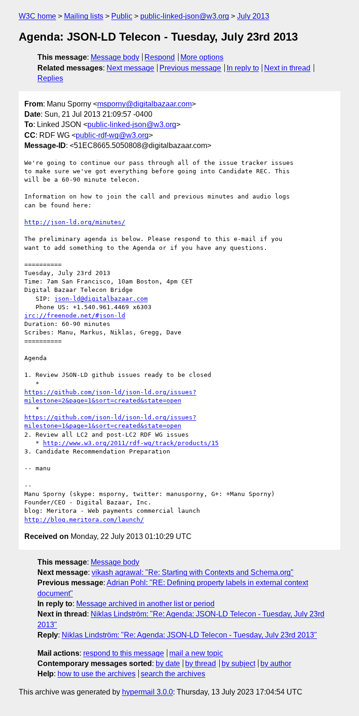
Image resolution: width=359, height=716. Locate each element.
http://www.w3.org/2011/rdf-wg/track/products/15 (131, 443)
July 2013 (253, 16)
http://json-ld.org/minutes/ (74, 222)
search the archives (173, 674)
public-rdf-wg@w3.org (112, 135)
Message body (115, 57)
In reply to (243, 68)
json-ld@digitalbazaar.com (101, 298)
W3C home (37, 16)
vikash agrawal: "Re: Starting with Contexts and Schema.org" (193, 572)
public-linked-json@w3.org (184, 16)
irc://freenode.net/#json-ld (74, 315)
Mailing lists (83, 16)
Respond (159, 57)
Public (121, 16)
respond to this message (123, 653)
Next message (130, 68)
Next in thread (287, 68)
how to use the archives (96, 674)
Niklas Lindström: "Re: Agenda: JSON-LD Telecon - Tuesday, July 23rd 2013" (189, 635)
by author (275, 663)
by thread (200, 663)
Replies (50, 78)
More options (201, 57)
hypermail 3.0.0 (147, 692)
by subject (238, 663)
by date (168, 663)
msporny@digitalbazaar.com (144, 104)
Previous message (190, 68)
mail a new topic (196, 653)
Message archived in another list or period (145, 604)
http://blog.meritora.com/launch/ (84, 519)
